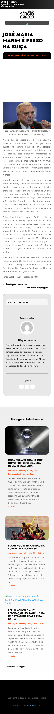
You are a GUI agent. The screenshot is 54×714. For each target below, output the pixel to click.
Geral (43, 55)
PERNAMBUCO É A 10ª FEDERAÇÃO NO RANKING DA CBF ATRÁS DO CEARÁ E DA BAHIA (26, 614)
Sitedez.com (35, 705)
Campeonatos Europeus (18, 474)
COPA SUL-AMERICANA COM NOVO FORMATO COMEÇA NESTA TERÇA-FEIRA (25, 463)
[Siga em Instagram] (39, 5)
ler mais (11, 506)
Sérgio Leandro (18, 55)
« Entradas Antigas (15, 666)
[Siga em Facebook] (45, 5)
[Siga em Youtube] (50, 5)
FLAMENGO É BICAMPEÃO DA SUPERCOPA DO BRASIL (26, 547)
